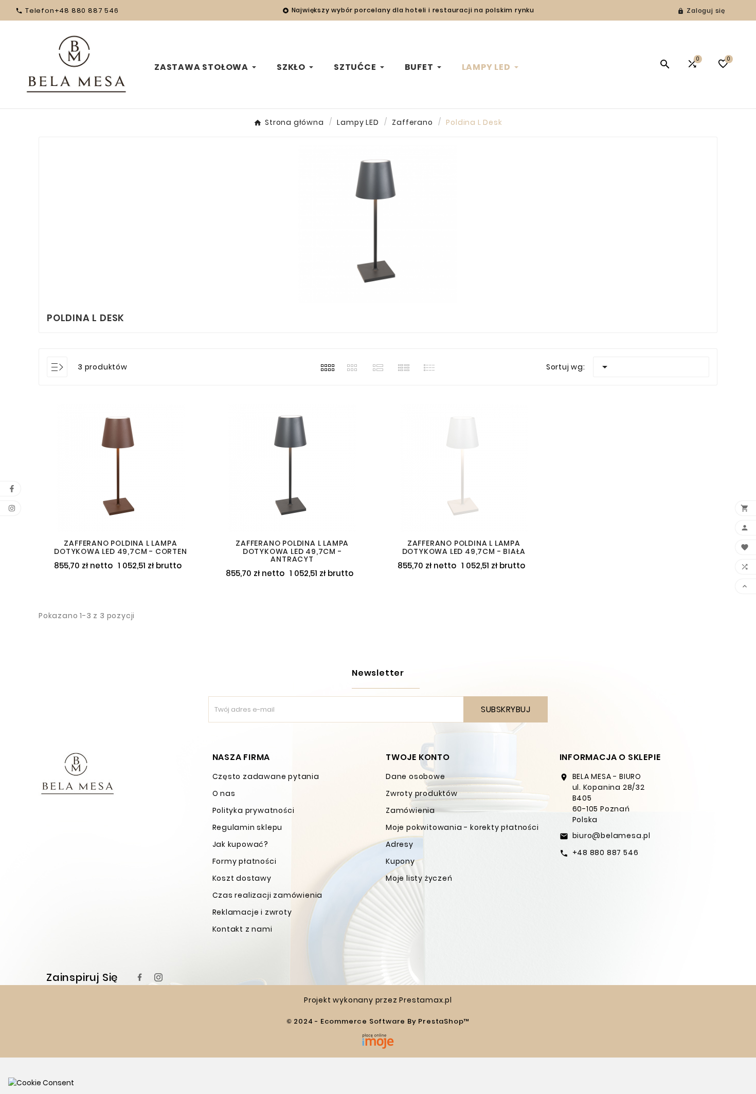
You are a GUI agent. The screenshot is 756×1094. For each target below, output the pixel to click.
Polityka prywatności (253, 810)
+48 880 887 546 (605, 852)
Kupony (400, 861)
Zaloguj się (706, 10)
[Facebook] (140, 977)
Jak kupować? (240, 844)
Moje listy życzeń (419, 878)
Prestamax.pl (425, 1000)
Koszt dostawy (242, 878)
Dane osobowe (415, 776)
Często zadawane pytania (265, 776)
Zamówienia (410, 810)
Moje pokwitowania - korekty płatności (462, 827)
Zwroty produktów (422, 793)
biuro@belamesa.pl (611, 835)
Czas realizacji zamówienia (267, 895)
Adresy (399, 844)
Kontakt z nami (242, 929)
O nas (224, 793)
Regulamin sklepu (247, 827)
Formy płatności (244, 861)
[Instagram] (158, 977)
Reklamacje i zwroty (252, 912)
